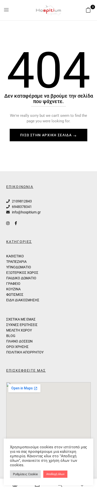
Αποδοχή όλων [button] (55, 474)
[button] (88, 10)
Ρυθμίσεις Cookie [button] (25, 474)
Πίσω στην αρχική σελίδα (46, 135)
